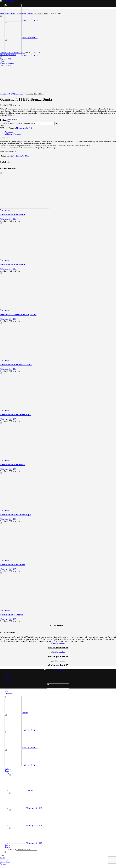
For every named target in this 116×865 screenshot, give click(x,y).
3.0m (22, 156)
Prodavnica (9, 13)
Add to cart (4, 126)
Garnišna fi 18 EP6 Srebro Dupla (15, 514)
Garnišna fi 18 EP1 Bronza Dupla (12, 53)
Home (2, 13)
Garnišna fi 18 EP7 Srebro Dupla (15, 414)
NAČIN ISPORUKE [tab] (58, 626)
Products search (10, 849)
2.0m (13, 156)
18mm (9, 162)
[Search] (5, 852)
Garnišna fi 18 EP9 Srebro (12, 214)
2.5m (17, 156)
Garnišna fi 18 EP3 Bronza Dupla (12, 94)
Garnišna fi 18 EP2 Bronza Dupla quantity (18, 123)
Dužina (3, 120)
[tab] (60, 132)
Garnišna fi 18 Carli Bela (11, 615)
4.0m (27, 156)
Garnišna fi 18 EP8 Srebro (12, 264)
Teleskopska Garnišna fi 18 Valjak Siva (18, 314)
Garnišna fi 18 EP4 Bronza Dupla (16, 364)
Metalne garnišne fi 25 (58, 665)
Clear (8, 121)
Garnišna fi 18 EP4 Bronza (12, 464)
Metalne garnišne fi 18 (28, 13)
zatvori (2, 858)
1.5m (8, 156)
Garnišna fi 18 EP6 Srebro (12, 564)
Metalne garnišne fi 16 (58, 647)
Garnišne (16, 13)
